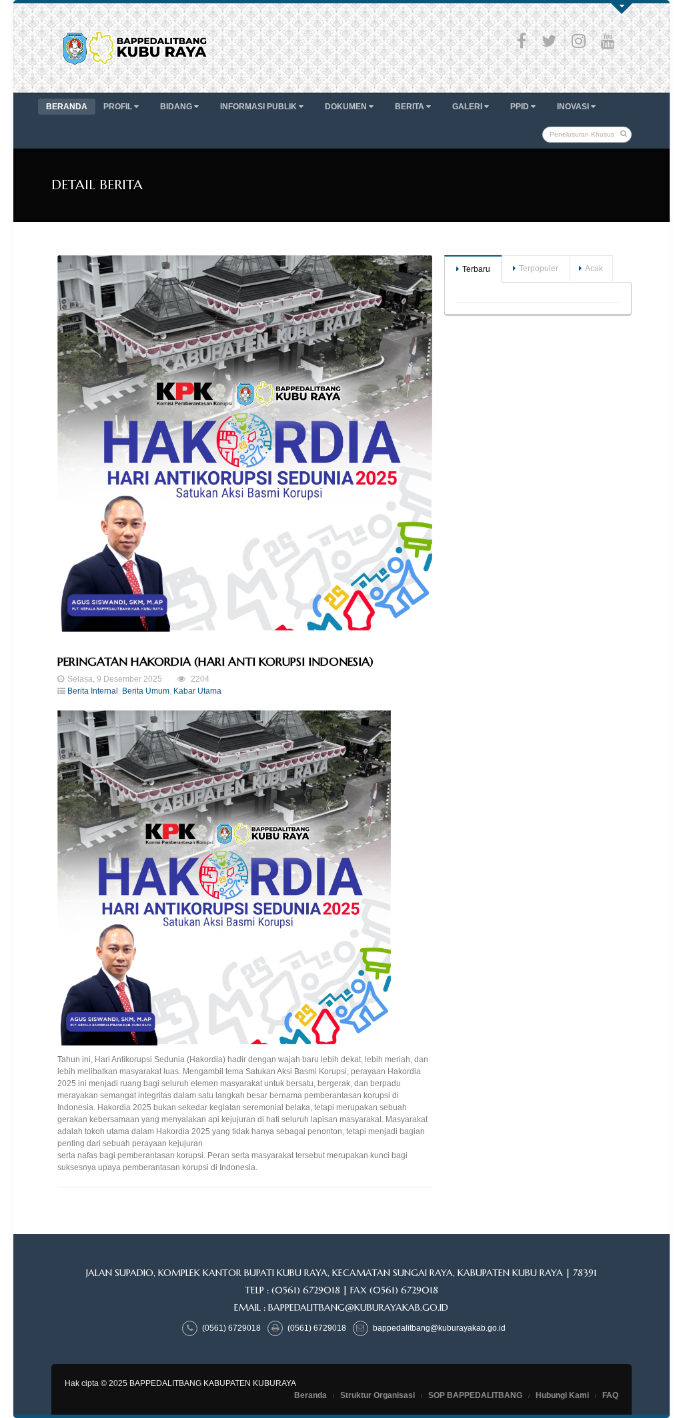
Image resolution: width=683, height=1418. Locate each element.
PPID (520, 107)
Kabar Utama (197, 691)
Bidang (177, 107)
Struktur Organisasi (377, 1395)
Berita (410, 107)
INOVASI (574, 107)
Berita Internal (92, 691)
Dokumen (347, 107)
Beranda (66, 107)
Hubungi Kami (562, 1395)
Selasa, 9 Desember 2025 (114, 679)
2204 (199, 679)
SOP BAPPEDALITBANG (475, 1395)
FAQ (610, 1395)
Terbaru (476, 269)
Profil (118, 107)
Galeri (468, 107)
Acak (594, 268)
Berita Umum (145, 691)
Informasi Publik (259, 107)
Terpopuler (538, 268)
